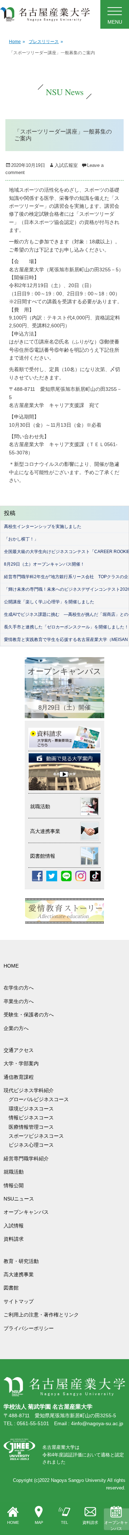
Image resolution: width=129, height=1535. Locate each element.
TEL (64, 1522)
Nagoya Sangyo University (78, 1480)
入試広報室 (66, 165)
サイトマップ (19, 1301)
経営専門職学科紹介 (26, 1158)
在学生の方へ (19, 988)
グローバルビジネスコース (41, 1099)
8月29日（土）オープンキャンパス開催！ (44, 564)
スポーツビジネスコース (36, 1136)
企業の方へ (16, 1028)
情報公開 (14, 1185)
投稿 (9, 513)
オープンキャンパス (116, 1525)
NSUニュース (19, 1199)
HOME (13, 1522)
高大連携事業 (19, 1274)
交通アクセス (19, 1050)
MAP (39, 1522)
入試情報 (14, 1226)
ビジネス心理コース (31, 1145)
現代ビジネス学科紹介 (29, 1090)
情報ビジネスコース (34, 1117)
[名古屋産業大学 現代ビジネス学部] (45, 14)
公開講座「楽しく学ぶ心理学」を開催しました (49, 601)
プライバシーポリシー (29, 1328)
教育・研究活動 (21, 1261)
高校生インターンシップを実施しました (42, 526)
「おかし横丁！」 (21, 539)
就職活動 (14, 1172)
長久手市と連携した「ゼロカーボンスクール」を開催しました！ (66, 627)
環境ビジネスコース (34, 1109)
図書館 (11, 1288)
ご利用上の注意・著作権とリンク (41, 1315)
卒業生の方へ (19, 1001)
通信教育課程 (19, 1077)
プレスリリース (46, 41)
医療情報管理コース (31, 1127)
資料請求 (90, 1522)
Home (17, 41)
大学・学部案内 (21, 1063)
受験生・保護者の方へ (29, 1014)
